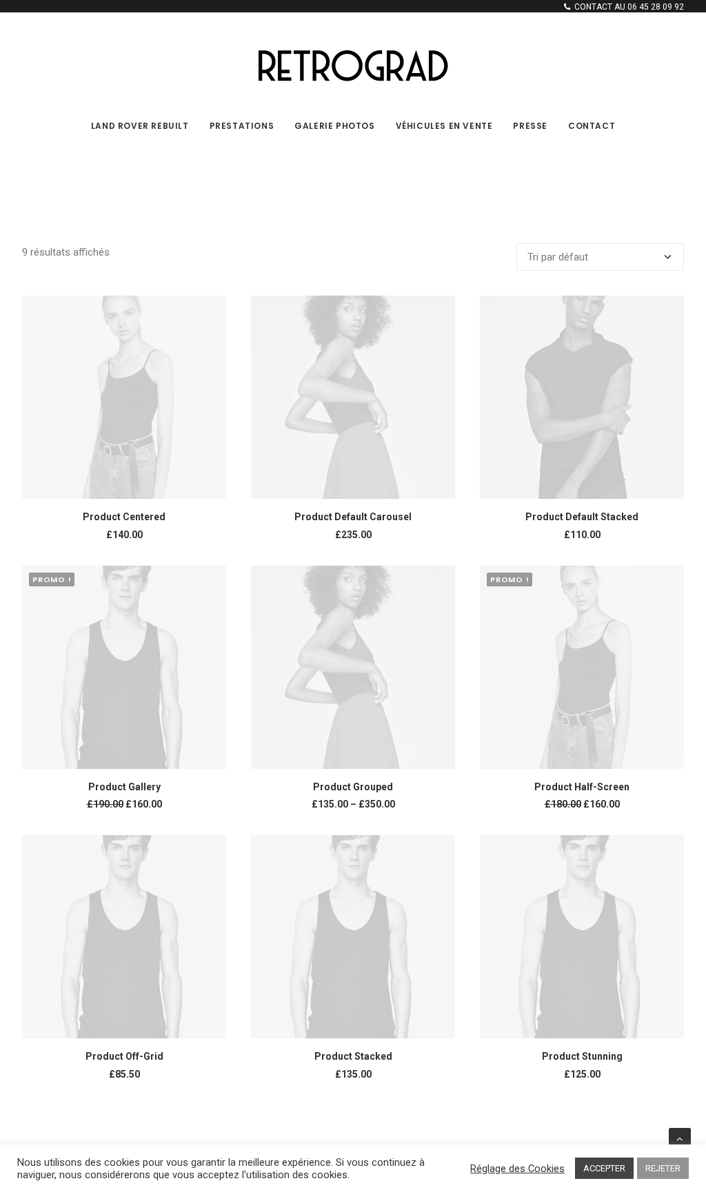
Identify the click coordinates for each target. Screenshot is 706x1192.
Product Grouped (353, 786)
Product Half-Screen (581, 786)
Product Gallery (124, 786)
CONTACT (591, 126)
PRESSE (530, 126)
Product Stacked (353, 1056)
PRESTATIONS (242, 126)
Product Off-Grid (124, 1056)
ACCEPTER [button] (604, 1168)
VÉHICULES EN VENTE (444, 126)
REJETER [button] (662, 1168)
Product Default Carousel (353, 516)
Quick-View (210, 311)
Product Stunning (582, 1056)
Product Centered (124, 516)
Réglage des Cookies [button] (517, 1168)
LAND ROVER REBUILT (140, 126)
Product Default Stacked (581, 516)
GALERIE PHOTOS (334, 126)
